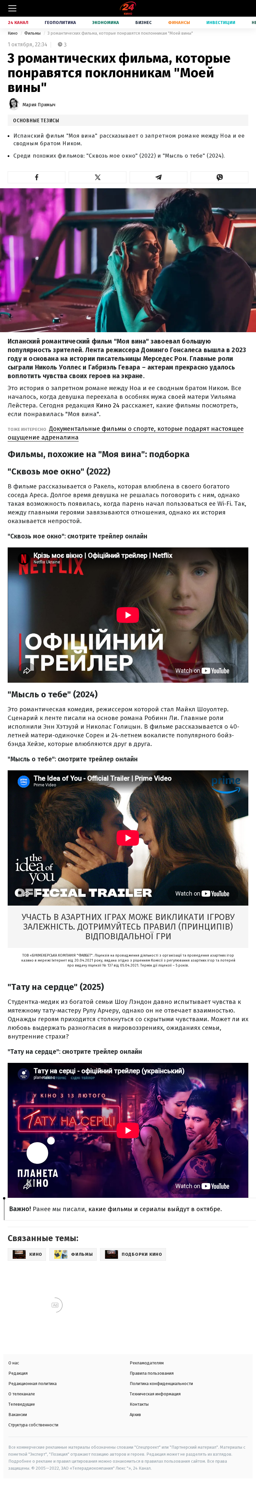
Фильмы (33, 33)
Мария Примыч (38, 105)
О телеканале (21, 1393)
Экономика (105, 22)
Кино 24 (108, 405)
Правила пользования (152, 1373)
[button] (36, 177)
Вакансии (17, 1414)
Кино (13, 33)
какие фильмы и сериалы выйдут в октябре (154, 1209)
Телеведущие (21, 1404)
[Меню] (12, 8)
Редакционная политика (32, 1383)
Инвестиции (220, 22)
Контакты (139, 1404)
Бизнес (143, 22)
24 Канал (18, 22)
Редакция (18, 1373)
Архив (135, 1414)
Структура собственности (33, 1424)
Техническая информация (155, 1393)
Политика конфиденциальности (161, 1383)
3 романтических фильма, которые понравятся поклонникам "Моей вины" (120, 33)
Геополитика (60, 22)
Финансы (179, 22)
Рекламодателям (147, 1362)
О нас (13, 1362)
